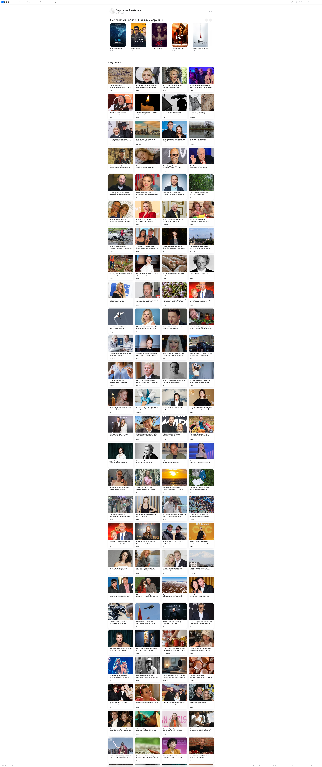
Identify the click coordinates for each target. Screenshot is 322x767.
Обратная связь (315, 765)
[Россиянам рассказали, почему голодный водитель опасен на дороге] (201, 723)
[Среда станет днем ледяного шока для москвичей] (201, 187)
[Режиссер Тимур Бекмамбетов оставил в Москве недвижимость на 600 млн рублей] (120, 187)
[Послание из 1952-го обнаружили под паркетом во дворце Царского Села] (120, 79)
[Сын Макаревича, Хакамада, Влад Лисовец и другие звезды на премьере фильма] (174, 240)
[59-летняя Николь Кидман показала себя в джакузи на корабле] (147, 562)
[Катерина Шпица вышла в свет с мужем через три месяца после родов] (147, 267)
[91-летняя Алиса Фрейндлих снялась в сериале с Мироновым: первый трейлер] (120, 160)
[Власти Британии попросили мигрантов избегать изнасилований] (147, 133)
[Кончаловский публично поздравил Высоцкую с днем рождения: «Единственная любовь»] (120, 213)
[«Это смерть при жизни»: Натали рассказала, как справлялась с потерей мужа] (174, 347)
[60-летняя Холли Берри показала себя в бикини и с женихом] (174, 508)
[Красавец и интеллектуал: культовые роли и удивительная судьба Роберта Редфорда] (147, 669)
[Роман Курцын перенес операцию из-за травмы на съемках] (120, 642)
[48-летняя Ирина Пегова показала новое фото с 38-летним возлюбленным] (174, 428)
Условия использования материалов (301, 765)
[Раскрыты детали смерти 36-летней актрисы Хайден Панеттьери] (147, 213)
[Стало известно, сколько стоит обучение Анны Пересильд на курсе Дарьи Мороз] (201, 455)
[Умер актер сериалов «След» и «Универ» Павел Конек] (174, 321)
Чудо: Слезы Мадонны (200, 48)
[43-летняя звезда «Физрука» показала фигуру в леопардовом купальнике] (201, 535)
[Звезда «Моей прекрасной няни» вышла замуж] (147, 696)
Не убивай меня (157, 48)
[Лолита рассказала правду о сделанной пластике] (174, 616)
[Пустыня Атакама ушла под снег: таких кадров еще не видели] (174, 589)
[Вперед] (210, 20)
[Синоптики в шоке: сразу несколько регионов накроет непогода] (120, 508)
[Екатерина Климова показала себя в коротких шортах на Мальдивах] (201, 374)
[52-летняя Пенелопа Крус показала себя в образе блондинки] (120, 562)
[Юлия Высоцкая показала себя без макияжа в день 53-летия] (147, 321)
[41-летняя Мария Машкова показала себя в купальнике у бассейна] (147, 723)
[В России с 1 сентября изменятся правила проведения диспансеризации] (120, 347)
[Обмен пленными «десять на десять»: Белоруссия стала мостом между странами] (147, 616)
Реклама (14, 765)
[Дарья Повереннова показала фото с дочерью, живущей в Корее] (120, 455)
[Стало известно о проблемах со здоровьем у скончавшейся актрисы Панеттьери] (147, 79)
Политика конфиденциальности (283, 765)
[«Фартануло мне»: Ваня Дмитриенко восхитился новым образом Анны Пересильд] (147, 482)
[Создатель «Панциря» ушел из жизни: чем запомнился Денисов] (201, 321)
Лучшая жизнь (135, 48)
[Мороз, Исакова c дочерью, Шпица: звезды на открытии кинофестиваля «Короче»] (120, 696)
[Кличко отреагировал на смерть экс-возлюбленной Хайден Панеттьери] (201, 294)
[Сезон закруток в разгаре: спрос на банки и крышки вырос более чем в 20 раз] (174, 642)
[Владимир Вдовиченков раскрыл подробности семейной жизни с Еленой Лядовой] (174, 133)
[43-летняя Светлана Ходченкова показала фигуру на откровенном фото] (120, 401)
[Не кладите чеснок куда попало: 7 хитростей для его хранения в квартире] (174, 294)
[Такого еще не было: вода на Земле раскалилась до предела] (174, 482)
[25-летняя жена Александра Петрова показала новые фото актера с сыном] (147, 240)
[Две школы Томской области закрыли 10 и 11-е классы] (201, 482)
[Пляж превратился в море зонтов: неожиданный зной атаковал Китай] (201, 508)
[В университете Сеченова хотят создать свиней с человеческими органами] (174, 267)
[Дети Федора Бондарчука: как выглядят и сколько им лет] (174, 160)
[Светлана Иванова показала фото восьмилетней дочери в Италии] (201, 642)
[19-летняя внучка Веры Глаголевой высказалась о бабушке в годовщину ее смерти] (201, 213)
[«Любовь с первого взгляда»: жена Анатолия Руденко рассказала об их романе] (120, 428)
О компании (8, 765)
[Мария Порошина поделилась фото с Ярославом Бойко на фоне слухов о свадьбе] (201, 79)
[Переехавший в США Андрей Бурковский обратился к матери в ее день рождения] (174, 187)
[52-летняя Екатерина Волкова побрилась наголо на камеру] (174, 750)
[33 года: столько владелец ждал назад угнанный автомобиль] (201, 347)
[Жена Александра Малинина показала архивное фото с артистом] (174, 562)
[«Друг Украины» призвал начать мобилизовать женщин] (174, 213)
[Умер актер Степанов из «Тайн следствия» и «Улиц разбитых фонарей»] (147, 428)
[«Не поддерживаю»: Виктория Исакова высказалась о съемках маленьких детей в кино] (147, 347)
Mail (3, 765)
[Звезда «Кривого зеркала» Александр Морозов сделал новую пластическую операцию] (120, 106)
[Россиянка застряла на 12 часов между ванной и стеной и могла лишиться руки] (147, 401)
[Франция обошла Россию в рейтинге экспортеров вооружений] (120, 321)
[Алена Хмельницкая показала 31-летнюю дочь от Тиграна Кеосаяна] (174, 374)
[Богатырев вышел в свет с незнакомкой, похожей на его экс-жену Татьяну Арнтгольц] (201, 696)
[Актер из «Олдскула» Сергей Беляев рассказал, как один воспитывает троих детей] (201, 428)
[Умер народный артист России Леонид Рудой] (147, 106)
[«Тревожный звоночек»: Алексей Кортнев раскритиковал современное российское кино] (174, 455)
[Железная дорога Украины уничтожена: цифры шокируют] (201, 240)
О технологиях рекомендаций (266, 765)
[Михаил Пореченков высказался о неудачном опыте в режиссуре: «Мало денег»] (201, 616)
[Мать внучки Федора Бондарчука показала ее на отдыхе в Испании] (174, 696)
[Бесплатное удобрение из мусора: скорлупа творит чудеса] (201, 669)
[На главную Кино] (6, 2)
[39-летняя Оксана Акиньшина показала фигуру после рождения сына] (120, 482)
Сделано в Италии (178, 48)
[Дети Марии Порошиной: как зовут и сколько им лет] (174, 79)
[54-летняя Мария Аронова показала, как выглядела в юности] (147, 455)
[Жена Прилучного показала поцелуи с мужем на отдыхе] (201, 589)
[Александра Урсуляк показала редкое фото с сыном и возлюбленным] (174, 401)
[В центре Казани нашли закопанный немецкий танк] (201, 106)
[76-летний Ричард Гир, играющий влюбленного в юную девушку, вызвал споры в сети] (147, 589)
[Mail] (2, 2)
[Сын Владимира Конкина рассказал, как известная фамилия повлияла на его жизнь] (201, 160)
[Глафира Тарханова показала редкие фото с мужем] (147, 535)
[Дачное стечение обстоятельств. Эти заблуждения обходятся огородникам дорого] (120, 267)
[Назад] (206, 20)
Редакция (255, 765)
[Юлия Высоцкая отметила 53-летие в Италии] (147, 508)
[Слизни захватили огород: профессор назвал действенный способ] (147, 750)
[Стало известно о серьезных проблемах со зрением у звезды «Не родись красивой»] (147, 187)
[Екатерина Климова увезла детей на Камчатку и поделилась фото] (201, 401)
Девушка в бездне (116, 48)
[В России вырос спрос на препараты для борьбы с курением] (120, 374)
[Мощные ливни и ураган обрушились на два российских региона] (120, 240)
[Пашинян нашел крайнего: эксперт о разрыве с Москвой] (201, 562)
